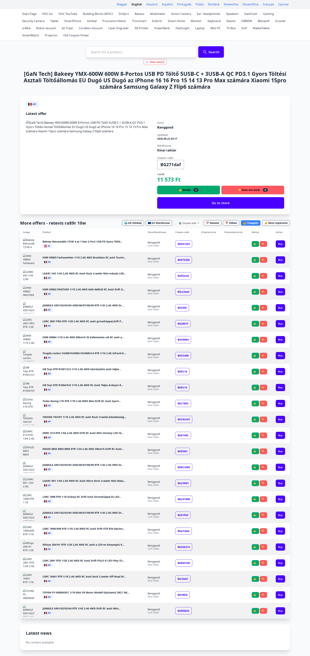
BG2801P (183, 323)
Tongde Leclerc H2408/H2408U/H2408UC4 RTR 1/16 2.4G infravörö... (84, 353)
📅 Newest (212, 223)
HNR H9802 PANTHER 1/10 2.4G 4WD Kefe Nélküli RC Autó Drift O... (84, 289)
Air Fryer (67, 28)
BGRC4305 (184, 467)
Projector (51, 35)
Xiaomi (231, 21)
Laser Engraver (118, 28)
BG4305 (182, 307)
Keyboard (214, 21)
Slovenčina (231, 4)
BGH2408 (183, 355)
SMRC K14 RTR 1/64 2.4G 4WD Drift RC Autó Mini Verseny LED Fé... (83, 433)
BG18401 (183, 579)
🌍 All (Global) (133, 223)
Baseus (139, 14)
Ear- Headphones (208, 14)
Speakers (232, 14)
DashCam (250, 14)
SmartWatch (30, 35)
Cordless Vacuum (91, 28)
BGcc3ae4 (183, 291)
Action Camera (181, 14)
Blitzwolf (263, 21)
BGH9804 (183, 339)
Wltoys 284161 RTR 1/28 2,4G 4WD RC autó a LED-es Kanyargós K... (83, 544)
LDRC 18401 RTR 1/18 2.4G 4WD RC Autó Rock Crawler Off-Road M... (84, 576)
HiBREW (246, 21)
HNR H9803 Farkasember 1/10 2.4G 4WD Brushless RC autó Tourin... (84, 257)
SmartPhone (72, 21)
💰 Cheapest (250, 223)
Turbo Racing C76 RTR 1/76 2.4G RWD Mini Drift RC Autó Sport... (82, 401)
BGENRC (183, 451)
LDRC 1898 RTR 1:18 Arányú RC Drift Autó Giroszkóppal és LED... (82, 496)
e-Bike (26, 28)
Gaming (268, 14)
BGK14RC (183, 435)
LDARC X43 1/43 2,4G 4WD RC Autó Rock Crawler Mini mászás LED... (84, 273)
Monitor (196, 21)
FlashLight (182, 28)
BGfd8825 (183, 610)
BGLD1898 (184, 499)
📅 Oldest (231, 223)
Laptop (200, 28)
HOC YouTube (67, 14)
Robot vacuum (46, 28)
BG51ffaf (183, 515)
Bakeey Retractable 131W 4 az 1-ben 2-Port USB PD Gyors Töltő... (83, 241)
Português (184, 4)
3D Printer (142, 28)
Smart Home (176, 21)
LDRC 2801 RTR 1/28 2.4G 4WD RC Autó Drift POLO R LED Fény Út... (84, 560)
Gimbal (92, 21)
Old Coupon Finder (76, 35)
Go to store (221, 203)
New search (157, 62)
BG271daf (170, 164)
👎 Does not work (252, 190)
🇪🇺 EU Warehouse (159, 223)
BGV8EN (182, 594)
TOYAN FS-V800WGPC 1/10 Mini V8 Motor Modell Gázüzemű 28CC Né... (86, 592)
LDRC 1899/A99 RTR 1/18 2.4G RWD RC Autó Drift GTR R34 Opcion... (84, 528)
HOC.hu (47, 14)
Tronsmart (139, 21)
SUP (244, 28)
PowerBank (162, 28)
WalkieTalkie (261, 28)
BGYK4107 (184, 419)
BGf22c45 (183, 275)
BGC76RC (183, 403)
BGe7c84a (183, 531)
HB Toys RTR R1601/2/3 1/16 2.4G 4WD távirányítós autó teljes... (82, 369)
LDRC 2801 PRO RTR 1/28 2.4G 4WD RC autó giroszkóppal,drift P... (83, 321)
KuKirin (157, 21)
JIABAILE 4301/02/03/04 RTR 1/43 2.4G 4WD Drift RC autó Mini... (82, 608)
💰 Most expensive (276, 223)
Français (268, 4)
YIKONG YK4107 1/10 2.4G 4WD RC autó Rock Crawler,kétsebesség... (84, 417)
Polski (200, 4)
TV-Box (231, 28)
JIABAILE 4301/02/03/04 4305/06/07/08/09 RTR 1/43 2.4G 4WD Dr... (83, 305)
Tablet (54, 21)
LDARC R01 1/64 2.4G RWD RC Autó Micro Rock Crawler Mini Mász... (84, 481)
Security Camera (33, 21)
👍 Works (188, 190)
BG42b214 (184, 547)
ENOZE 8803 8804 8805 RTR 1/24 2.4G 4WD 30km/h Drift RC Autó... (83, 449)
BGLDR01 (183, 483)
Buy (280, 244)
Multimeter (157, 14)
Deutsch (152, 4)
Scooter (280, 21)
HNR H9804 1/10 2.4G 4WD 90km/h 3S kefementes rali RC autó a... (83, 337)
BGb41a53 (184, 244)
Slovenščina (251, 4)
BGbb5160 (184, 563)
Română (213, 4)
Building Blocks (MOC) (98, 14)
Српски (283, 4)
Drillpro (124, 14)
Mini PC (215, 28)
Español (167, 4)
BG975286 (184, 260)
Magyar (122, 4)
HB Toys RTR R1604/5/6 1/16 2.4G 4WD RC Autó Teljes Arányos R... (83, 385)
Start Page (29, 14)
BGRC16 (182, 371)
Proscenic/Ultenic (114, 21)
